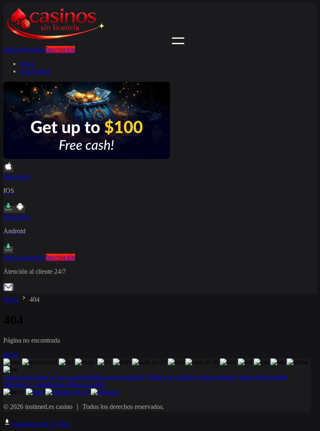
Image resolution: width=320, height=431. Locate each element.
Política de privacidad (116, 377)
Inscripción (60, 49)
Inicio (27, 63)
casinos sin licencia (28, 377)
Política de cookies (170, 377)
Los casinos (35, 71)
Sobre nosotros (216, 377)
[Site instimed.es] (86, 41)
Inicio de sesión (23, 49)
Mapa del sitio (86, 384)
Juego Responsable (263, 377)
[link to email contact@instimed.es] (8, 289)
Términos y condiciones (34, 384)
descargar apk (41, 423)
